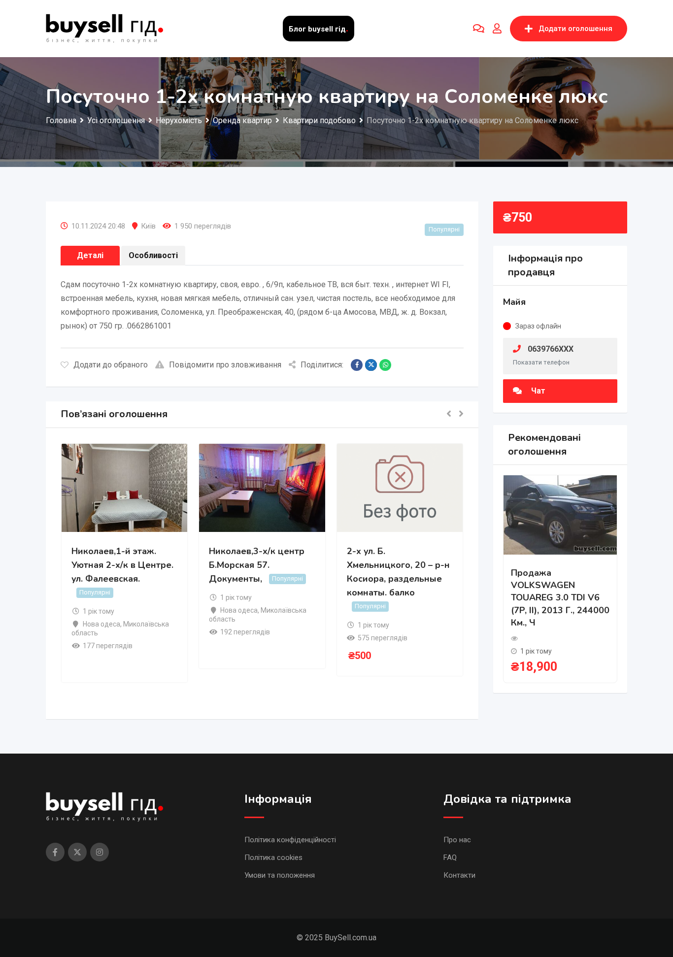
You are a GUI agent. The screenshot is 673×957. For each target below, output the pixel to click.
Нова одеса (101, 624)
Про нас (457, 839)
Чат (537, 391)
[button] (448, 414)
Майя (514, 302)
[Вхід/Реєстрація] (497, 28)
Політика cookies (273, 857)
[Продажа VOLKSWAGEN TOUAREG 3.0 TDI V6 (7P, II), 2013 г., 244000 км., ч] (560, 514)
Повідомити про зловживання (225, 364)
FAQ (450, 857)
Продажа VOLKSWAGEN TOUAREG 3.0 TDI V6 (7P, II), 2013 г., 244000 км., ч (560, 597)
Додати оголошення (575, 28)
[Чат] (478, 28)
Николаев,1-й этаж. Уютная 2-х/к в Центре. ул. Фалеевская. (122, 565)
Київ (148, 226)
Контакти (459, 875)
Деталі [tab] (90, 255)
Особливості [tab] (153, 255)
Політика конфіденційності (290, 839)
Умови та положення (279, 875)
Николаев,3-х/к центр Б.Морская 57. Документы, (256, 565)
